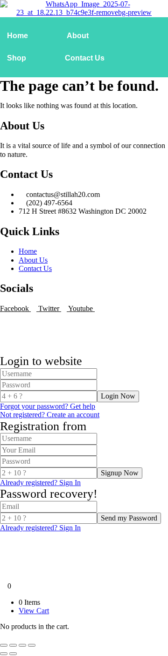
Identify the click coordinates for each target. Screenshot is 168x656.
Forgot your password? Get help (47, 406)
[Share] (22, 645)
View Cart (34, 611)
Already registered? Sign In (40, 483)
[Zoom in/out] (3, 645)
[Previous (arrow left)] (3, 653)
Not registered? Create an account (49, 415)
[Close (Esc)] (31, 645)
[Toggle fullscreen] (13, 645)
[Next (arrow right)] (13, 653)
